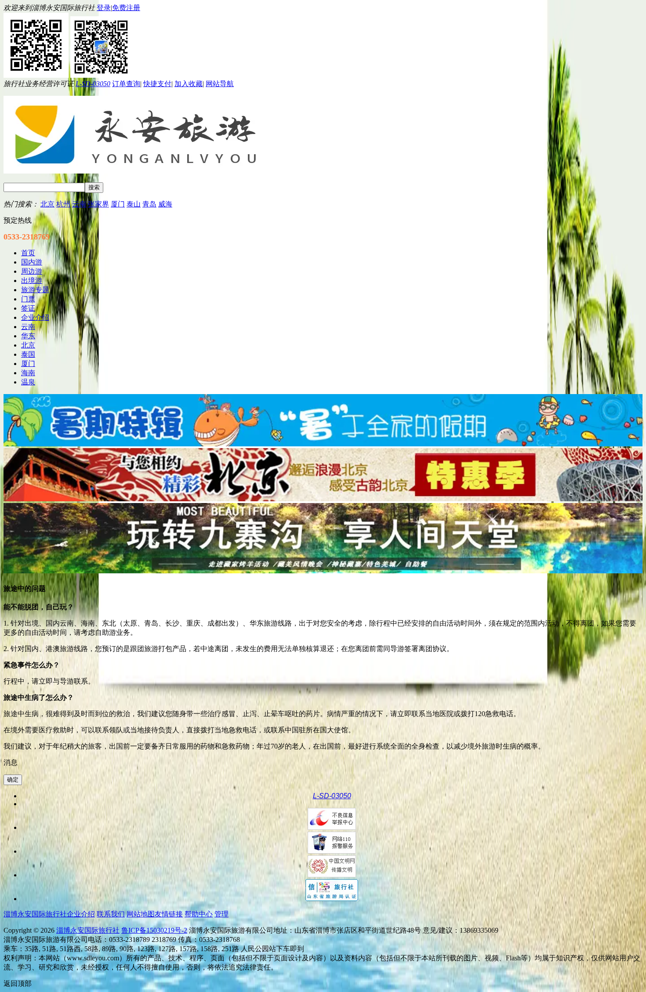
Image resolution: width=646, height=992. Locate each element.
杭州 (63, 204)
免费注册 (126, 7)
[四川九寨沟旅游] (323, 571)
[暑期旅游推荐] (323, 444)
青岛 (149, 204)
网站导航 (220, 83)
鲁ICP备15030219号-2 (154, 930)
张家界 (98, 204)
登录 (104, 7)
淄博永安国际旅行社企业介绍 (49, 914)
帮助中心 (199, 914)
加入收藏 (188, 83)
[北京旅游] (323, 499)
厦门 (118, 204)
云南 (79, 204)
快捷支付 (157, 83)
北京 (47, 204)
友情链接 (169, 914)
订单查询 (126, 83)
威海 (165, 204)
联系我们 (111, 914)
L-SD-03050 (93, 83)
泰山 (134, 204)
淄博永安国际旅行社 (88, 930)
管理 (221, 914)
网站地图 (141, 914)
